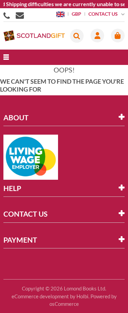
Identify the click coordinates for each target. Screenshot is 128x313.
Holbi (82, 296)
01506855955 (7, 15)
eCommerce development (40, 296)
